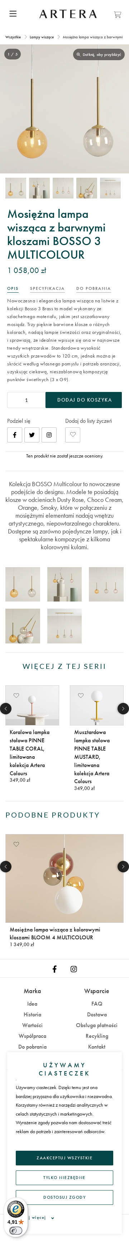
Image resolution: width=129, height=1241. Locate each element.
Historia (32, 1014)
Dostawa (97, 1014)
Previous (5, 708)
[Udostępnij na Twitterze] (31, 434)
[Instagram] (49, 434)
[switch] (15, 1231)
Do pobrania (32, 1046)
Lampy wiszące (42, 36)
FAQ (96, 1003)
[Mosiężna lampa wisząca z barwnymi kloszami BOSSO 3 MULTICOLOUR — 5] (110, 188)
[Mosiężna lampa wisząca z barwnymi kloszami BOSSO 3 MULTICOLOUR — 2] (39, 188)
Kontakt (96, 1046)
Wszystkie (13, 36)
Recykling (97, 1036)
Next (123, 708)
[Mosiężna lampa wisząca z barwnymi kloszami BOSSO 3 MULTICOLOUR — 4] (86, 188)
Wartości (32, 1025)
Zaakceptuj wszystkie (64, 1158)
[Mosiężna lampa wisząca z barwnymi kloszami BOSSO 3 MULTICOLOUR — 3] (63, 188)
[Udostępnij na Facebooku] (14, 434)
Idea (32, 1003)
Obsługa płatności (97, 1025)
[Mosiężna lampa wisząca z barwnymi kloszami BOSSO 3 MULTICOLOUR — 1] (15, 188)
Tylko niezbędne (64, 1177)
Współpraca (32, 1036)
